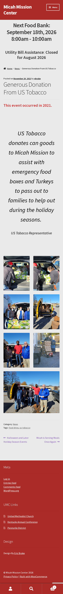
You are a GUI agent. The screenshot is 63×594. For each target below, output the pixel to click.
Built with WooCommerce (33, 576)
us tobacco (25, 427)
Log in (7, 478)
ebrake (37, 78)
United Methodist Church (20, 516)
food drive (14, 427)
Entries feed (10, 482)
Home (9, 68)
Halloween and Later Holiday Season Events (16, 439)
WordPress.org (11, 490)
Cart (48, 586)
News (17, 68)
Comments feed (12, 486)
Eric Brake (19, 553)
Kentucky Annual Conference (22, 521)
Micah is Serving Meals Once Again (47, 439)
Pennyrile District (16, 527)
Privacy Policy (11, 576)
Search (31, 589)
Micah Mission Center (18, 10)
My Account (10, 589)
